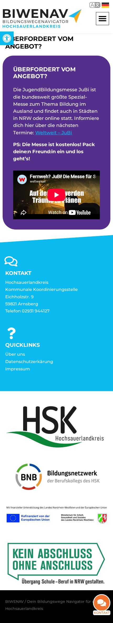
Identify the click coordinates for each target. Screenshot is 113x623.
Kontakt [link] (102, 613)
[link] (7, 38)
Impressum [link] (17, 368)
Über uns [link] (15, 354)
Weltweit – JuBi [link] (53, 133)
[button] (102, 18)
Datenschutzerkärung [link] (29, 361)
